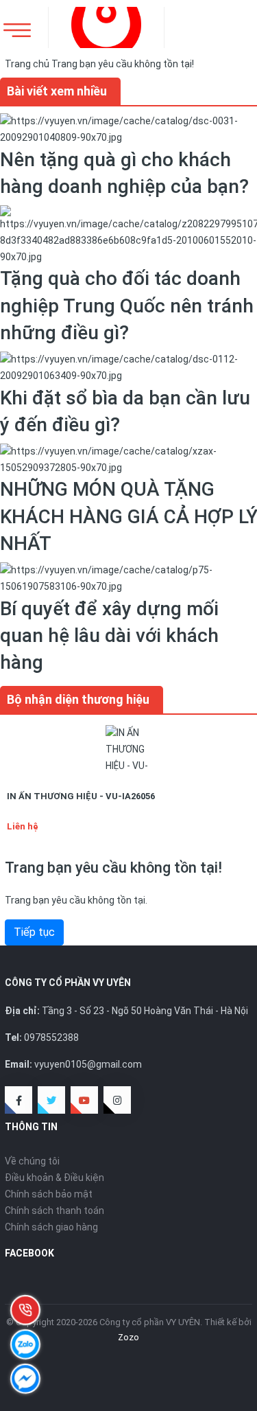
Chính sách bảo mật (49, 1194)
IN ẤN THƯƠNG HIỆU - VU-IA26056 (81, 796)
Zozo (128, 1337)
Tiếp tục (34, 932)
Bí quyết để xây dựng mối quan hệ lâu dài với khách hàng (109, 635)
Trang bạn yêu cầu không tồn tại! (122, 63)
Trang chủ (27, 63)
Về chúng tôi (32, 1161)
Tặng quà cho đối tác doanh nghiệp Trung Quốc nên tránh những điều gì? (127, 305)
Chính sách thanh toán (54, 1210)
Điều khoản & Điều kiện (54, 1177)
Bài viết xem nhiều (57, 91)
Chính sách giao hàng (51, 1226)
